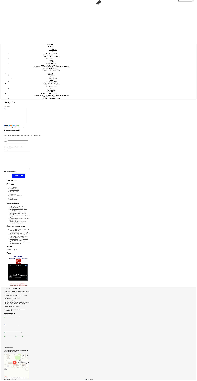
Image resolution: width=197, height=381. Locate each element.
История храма (51, 53)
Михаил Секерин (14, 241)
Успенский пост (51, 63)
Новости (51, 46)
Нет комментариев (21, 127)
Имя (5, 138)
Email (5, 141)
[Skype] (13, 125)
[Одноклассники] (11, 125)
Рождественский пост (51, 57)
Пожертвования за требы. (51, 70)
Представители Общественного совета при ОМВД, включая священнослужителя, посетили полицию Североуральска (20, 220)
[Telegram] (14, 125)
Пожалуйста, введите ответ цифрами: (13, 146)
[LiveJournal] (7, 125)
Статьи (52, 48)
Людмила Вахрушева (10, 127)
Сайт (5, 144)
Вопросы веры (13, 188)
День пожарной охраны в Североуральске (16, 207)
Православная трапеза (50, 55)
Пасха (51, 60)
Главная (50, 45)
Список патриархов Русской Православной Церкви (51, 67)
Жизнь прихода (14, 191)
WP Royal (13, 379)
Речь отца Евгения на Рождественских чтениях (19, 232)
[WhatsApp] (18, 125)
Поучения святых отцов (49, 65)
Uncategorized (13, 187)
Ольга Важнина (14, 232)
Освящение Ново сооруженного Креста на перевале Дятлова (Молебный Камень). (19, 236)
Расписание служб (49, 68)
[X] (6, 125)
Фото (51, 51)
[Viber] (16, 125)
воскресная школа (14, 190)
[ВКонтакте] (4, 125)
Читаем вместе (13, 199)
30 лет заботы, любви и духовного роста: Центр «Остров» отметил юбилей (19, 213)
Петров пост (51, 62)
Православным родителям (16, 197)
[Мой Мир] (9, 125)
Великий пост (51, 58)
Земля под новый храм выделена (19, 239)
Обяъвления (53, 50)
